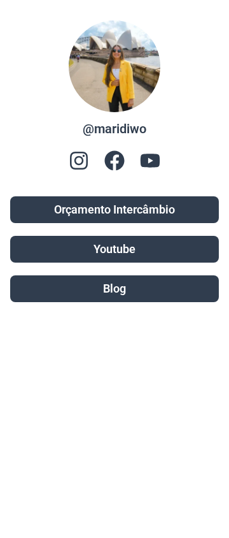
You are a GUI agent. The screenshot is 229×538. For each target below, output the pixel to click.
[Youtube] (150, 160)
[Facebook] (114, 160)
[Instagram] (79, 160)
